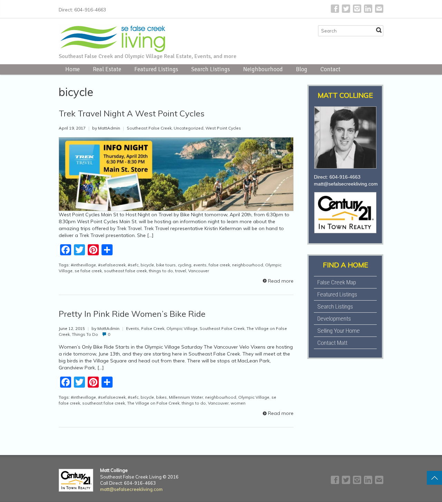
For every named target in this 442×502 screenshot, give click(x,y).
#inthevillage (83, 264)
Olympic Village (182, 328)
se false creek (88, 270)
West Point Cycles (223, 128)
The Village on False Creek (153, 403)
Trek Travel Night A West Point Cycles (131, 113)
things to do (161, 270)
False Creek (152, 328)
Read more (281, 281)
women (238, 403)
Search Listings (210, 69)
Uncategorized (188, 128)
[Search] (379, 30)
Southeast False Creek (149, 128)
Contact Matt (332, 342)
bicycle (147, 264)
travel (180, 270)
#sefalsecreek (112, 264)
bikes (161, 397)
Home (72, 69)
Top (434, 478)
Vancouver (198, 270)
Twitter (346, 8)
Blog (301, 69)
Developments (334, 318)
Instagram (357, 8)
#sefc (133, 264)
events (199, 264)
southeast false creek (125, 270)
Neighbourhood (263, 69)
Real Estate (107, 69)
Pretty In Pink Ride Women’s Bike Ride (132, 314)
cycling (184, 264)
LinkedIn (368, 8)
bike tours (166, 264)
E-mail (379, 8)
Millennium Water (186, 397)
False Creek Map (336, 282)
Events (132, 328)
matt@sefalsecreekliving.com (346, 184)
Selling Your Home (338, 330)
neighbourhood (247, 264)
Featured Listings (156, 69)
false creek (219, 264)
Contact (330, 69)
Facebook (335, 8)
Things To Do (85, 334)
